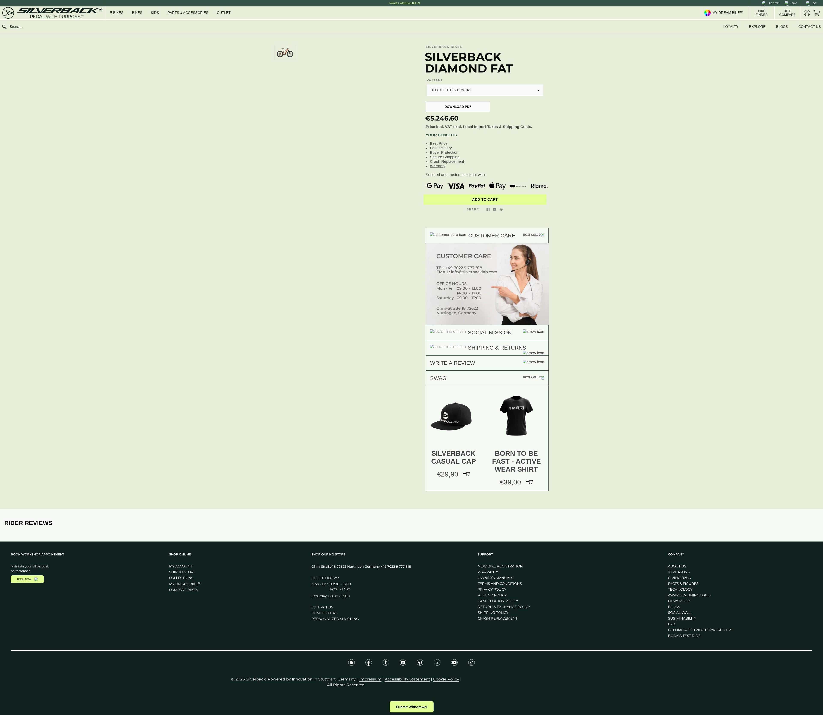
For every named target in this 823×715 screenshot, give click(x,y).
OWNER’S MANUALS (495, 578)
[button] (770, 3)
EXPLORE (757, 27)
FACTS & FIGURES (683, 584)
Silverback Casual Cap (453, 457)
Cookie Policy (446, 679)
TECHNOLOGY (680, 589)
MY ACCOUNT (180, 566)
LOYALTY (731, 27)
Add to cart (485, 199)
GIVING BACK (679, 578)
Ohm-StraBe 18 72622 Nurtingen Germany (345, 566)
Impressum (370, 679)
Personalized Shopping (335, 619)
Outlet (224, 13)
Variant (435, 80)
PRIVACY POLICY (492, 589)
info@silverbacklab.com (474, 272)
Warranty (437, 166)
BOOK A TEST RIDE (684, 636)
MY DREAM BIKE (185, 584)
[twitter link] (494, 209)
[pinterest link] (501, 209)
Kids (155, 13)
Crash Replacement (447, 161)
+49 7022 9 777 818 (464, 267)
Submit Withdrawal (411, 707)
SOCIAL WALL (679, 613)
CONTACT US (809, 27)
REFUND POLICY (492, 595)
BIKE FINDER (762, 13)
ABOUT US (677, 566)
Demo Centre (324, 613)
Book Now (24, 579)
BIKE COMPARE (787, 13)
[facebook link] (488, 209)
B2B (671, 624)
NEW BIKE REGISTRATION (500, 566)
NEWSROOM (679, 601)
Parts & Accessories (188, 13)
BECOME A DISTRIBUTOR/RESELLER (699, 630)
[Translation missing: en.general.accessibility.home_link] (52, 12)
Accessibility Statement (407, 679)
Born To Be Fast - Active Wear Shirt (516, 461)
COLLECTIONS (181, 578)
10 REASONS (679, 572)
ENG (794, 3)
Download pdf (458, 107)
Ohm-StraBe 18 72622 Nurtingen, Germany (457, 310)
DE (815, 3)
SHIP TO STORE (182, 572)
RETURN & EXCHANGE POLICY (504, 607)
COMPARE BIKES (183, 590)
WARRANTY (488, 572)
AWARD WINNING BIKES (689, 595)
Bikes (137, 13)
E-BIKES (116, 13)
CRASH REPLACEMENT (497, 618)
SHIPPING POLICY (493, 613)
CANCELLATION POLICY (498, 601)
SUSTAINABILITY (682, 618)
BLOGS (782, 27)
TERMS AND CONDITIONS (500, 584)
